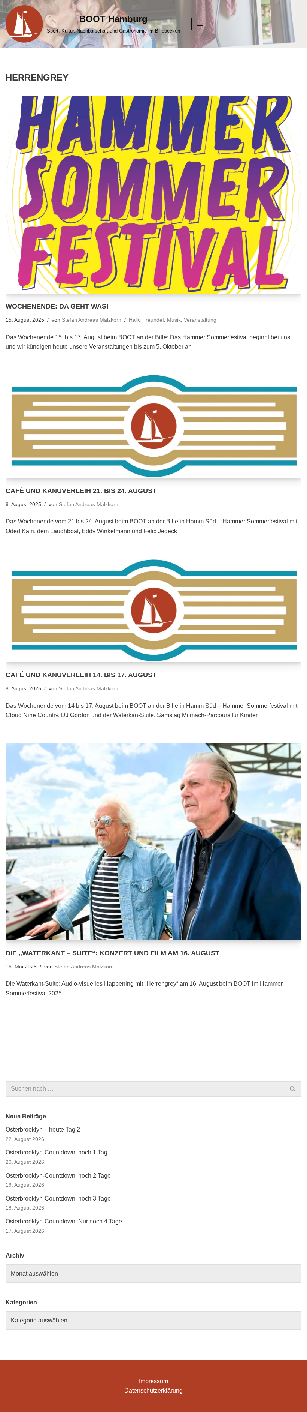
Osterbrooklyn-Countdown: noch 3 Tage (58, 1198)
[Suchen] (293, 1089)
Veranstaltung (200, 320)
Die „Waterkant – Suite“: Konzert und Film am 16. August (112, 953)
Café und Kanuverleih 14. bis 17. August (81, 675)
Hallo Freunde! (146, 320)
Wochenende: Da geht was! (57, 306)
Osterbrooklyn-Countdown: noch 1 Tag (56, 1152)
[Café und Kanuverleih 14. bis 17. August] (153, 611)
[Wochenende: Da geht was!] (153, 195)
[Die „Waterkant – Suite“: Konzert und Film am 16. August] (153, 841)
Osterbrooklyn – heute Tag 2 (43, 1129)
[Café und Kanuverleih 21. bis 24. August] (153, 426)
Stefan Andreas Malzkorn (91, 320)
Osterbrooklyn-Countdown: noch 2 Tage (58, 1175)
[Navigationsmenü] (200, 24)
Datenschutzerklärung (153, 1390)
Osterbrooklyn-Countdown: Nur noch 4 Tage (64, 1221)
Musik (174, 320)
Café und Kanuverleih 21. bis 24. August (81, 491)
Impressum (153, 1381)
